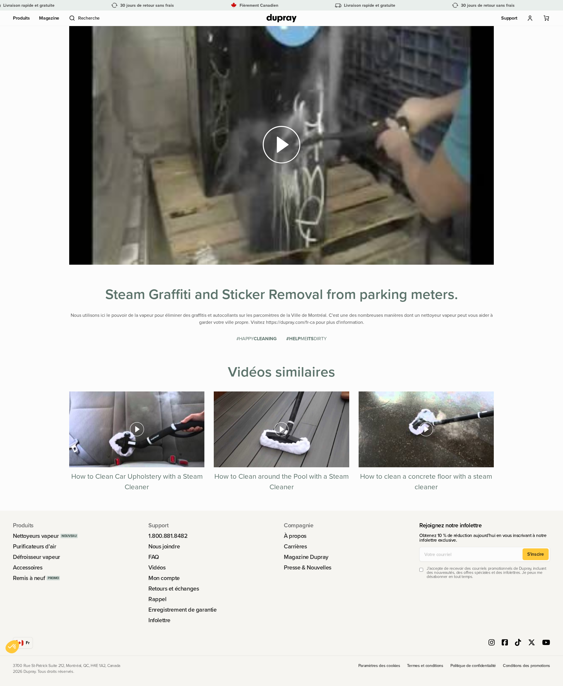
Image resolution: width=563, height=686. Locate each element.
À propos (295, 536)
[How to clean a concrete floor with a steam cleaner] (426, 429)
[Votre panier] (546, 18)
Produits (21, 18)
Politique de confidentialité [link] (473, 665)
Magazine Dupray (306, 557)
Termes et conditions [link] (425, 665)
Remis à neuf (29, 578)
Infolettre (159, 620)
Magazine (49, 18)
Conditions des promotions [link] (526, 665)
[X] (531, 643)
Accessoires (28, 567)
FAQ (153, 557)
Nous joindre (164, 546)
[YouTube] (546, 643)
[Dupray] (281, 18)
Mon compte (164, 578)
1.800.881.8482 (167, 536)
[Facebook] (505, 643)
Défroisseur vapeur (36, 557)
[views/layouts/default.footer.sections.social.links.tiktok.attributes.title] (518, 643)
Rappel (157, 599)
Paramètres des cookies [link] (379, 665)
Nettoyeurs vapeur (36, 536)
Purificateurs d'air (34, 546)
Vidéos (157, 567)
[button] (84, 18)
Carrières (295, 546)
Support (509, 18)
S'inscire (535, 554)
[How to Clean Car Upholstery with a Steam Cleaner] (136, 429)
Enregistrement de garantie (182, 610)
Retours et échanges (173, 588)
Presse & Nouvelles (307, 567)
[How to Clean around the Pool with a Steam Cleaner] (281, 429)
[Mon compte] (530, 18)
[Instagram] (492, 643)
